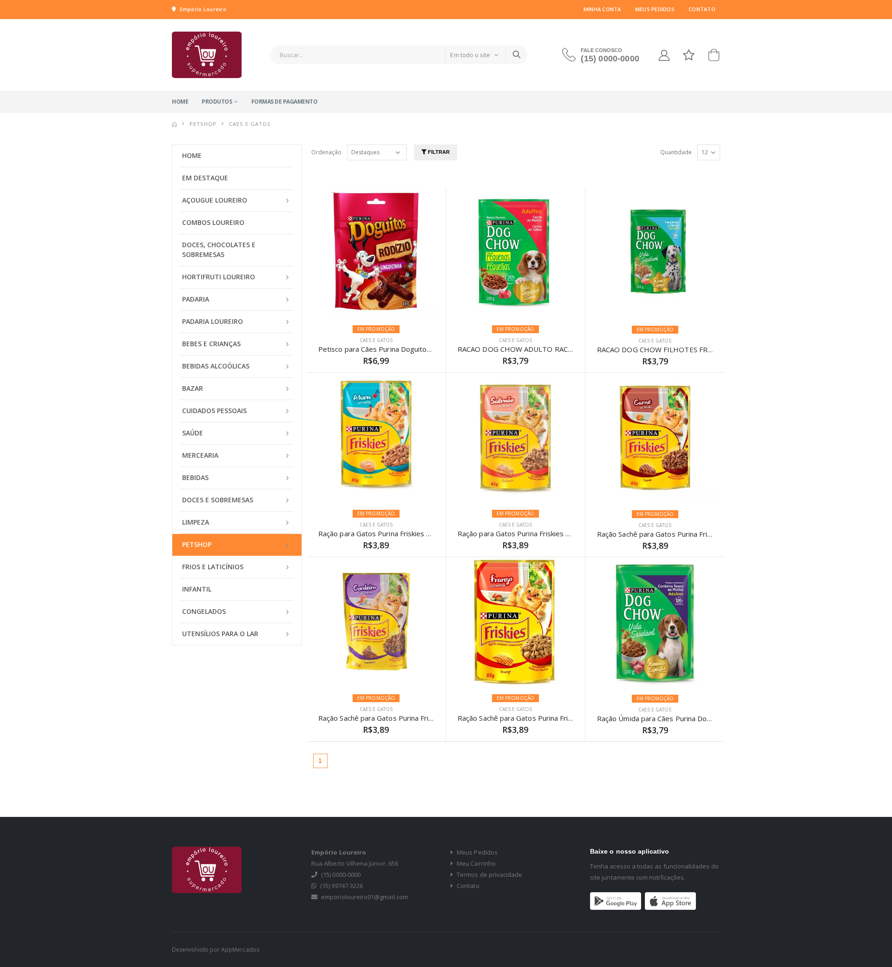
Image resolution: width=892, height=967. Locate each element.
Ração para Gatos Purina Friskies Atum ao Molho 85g (403, 533)
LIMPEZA (195, 522)
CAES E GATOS (376, 340)
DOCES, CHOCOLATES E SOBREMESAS (219, 249)
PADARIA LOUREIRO (212, 321)
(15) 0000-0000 (610, 58)
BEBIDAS (195, 477)
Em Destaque (205, 177)
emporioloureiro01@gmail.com (364, 897)
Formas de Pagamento (284, 101)
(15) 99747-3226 (341, 885)
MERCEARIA (200, 455)
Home (180, 101)
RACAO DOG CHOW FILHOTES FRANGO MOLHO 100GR (688, 349)
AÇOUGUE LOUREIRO (214, 200)
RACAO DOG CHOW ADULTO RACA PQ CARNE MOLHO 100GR (560, 349)
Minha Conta (602, 9)
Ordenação (326, 152)
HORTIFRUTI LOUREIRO (218, 276)
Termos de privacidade (488, 874)
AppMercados (240, 950)
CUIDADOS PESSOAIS (214, 410)
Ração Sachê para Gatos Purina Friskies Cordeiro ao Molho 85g (419, 718)
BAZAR (192, 388)
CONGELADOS (204, 611)
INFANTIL (196, 589)
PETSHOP (203, 123)
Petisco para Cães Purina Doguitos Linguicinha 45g (399, 349)
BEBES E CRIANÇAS (211, 343)
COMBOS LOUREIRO (213, 222)
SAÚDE (192, 432)
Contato (702, 9)
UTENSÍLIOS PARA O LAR (220, 633)
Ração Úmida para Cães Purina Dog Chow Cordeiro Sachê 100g (698, 718)
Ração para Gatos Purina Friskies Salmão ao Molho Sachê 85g (556, 533)
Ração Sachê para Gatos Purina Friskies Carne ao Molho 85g (693, 534)
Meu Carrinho (475, 863)
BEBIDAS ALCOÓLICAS (215, 366)
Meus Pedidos (655, 9)
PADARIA (195, 299)
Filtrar (438, 152)
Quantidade (676, 152)
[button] (713, 57)
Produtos (217, 101)
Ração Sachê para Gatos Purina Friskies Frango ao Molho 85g (556, 718)
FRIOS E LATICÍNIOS (212, 566)
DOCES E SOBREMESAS (217, 499)
